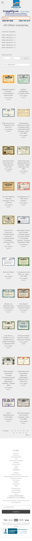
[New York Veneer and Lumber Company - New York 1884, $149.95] (23, 402)
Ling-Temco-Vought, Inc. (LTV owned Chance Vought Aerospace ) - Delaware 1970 (8, 339)
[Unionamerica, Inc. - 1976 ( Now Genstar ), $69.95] (23, 186)
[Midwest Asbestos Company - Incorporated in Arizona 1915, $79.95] (8, 79)
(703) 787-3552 (7, 21)
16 (23, 430)
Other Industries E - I (8, 40)
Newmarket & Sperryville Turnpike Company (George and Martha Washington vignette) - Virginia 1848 (8, 378)
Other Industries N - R (8, 45)
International (16, 480)
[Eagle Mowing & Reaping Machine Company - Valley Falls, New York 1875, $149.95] (23, 150)
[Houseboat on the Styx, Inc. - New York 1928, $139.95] (23, 261)
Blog (16, 466)
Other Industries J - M (8, 42)
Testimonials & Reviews (16, 460)
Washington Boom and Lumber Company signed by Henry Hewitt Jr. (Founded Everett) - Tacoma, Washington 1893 (23, 236)
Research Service (16, 474)
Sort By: (5, 64)
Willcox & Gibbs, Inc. (8, 273)
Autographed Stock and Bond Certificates (16, 476)
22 (26, 433)
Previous (6, 431)
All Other (16, 482)
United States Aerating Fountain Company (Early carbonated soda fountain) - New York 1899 (23, 128)
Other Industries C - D (8, 37)
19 (16, 433)
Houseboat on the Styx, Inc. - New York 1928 (23, 274)
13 (15, 430)
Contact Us (16, 455)
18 (13, 433)
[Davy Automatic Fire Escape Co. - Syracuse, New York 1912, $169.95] (8, 150)
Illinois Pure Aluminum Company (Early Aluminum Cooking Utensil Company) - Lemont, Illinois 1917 (8, 237)
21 (22, 433)
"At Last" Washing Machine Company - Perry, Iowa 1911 (8, 200)
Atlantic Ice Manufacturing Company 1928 (8, 306)
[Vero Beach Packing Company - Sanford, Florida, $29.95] (23, 293)
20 (20, 433)
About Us (16, 453)
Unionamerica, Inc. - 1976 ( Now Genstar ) (23, 198)
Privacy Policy (16, 464)
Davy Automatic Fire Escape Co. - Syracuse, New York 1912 (8, 164)
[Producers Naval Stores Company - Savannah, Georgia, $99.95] (23, 325)
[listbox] (13, 64)
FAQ (16, 459)
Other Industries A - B (8, 35)
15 (20, 430)
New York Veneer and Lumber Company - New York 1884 (24, 416)
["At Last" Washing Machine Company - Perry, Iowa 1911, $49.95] (8, 186)
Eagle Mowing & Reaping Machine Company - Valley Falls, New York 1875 (23, 165)
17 (27, 430)
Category (16, 472)
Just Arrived (16, 484)
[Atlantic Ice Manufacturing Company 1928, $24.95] (8, 293)
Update (25, 58)
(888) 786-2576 (24, 21)
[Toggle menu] (2, 2)
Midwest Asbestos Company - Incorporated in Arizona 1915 (8, 92)
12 (12, 430)
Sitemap (16, 468)
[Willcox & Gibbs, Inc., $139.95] (8, 261)
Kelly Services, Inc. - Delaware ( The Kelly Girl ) (8, 125)
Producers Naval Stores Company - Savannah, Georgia (23, 337)
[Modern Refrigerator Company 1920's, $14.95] (23, 79)
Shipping (16, 462)
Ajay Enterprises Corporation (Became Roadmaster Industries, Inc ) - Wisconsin (23, 376)
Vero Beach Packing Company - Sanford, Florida (23, 306)
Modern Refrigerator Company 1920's (23, 91)
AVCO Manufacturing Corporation (8, 415)
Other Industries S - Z (8, 47)
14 (18, 430)
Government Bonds (16, 478)
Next (27, 435)
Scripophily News (16, 457)
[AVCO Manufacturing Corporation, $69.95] (8, 402)
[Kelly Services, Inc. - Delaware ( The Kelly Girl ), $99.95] (8, 112)
